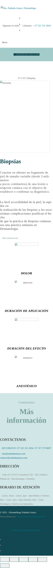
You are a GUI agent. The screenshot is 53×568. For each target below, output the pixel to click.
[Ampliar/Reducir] (33, 559)
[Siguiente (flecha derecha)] (4, 565)
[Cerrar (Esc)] (4, 559)
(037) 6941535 (9, 448)
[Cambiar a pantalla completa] (23, 559)
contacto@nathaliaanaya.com (13, 458)
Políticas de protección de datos (26, 530)
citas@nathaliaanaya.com (13, 453)
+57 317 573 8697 (42, 448)
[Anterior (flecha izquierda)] (42, 559)
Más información (10, 238)
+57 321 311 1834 (42, 25)
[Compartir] (14, 559)
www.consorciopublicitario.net (30, 516)
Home (22, 78)
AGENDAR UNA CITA (27, 54)
